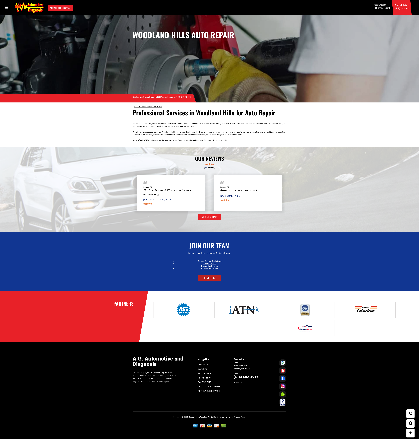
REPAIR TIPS (204, 378)
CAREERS (202, 369)
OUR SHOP (203, 364)
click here (209, 278)
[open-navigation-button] (6, 8)
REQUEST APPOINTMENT (210, 386)
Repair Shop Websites (198, 417)
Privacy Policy (240, 417)
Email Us (238, 382)
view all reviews (209, 216)
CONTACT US (204, 382)
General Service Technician (210, 261)
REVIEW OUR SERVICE (209, 391)
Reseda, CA (147, 187)
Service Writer (209, 263)
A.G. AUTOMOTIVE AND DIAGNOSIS (148, 107)
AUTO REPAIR (204, 373)
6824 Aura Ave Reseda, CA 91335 (168, 97)
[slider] (209, 164)
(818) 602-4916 (402, 8)
